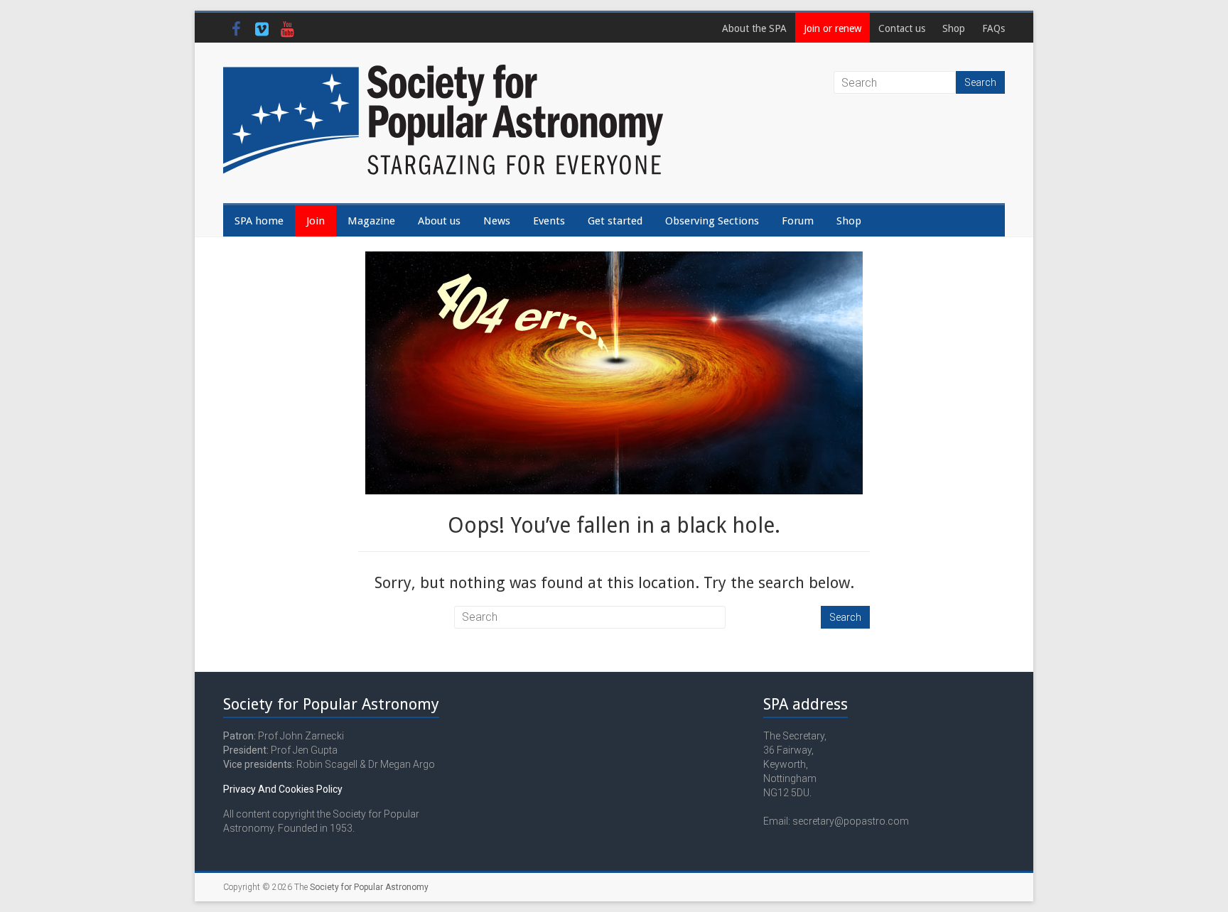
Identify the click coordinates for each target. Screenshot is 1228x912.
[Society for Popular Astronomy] (443, 70)
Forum (798, 221)
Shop (953, 28)
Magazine (371, 221)
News (496, 221)
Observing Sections (712, 221)
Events (549, 221)
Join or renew (832, 28)
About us (439, 221)
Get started (615, 221)
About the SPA (754, 28)
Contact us (901, 28)
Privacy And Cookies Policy (283, 789)
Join (315, 221)
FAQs (993, 28)
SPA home (259, 221)
